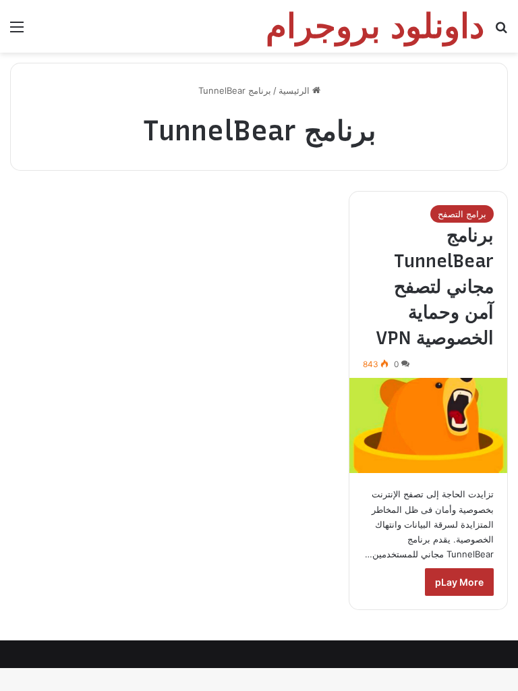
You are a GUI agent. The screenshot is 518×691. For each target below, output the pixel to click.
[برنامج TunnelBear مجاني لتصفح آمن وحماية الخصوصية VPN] (428, 425)
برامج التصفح (462, 214)
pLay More (459, 582)
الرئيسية (295, 90)
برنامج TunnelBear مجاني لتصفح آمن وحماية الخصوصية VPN (435, 286)
